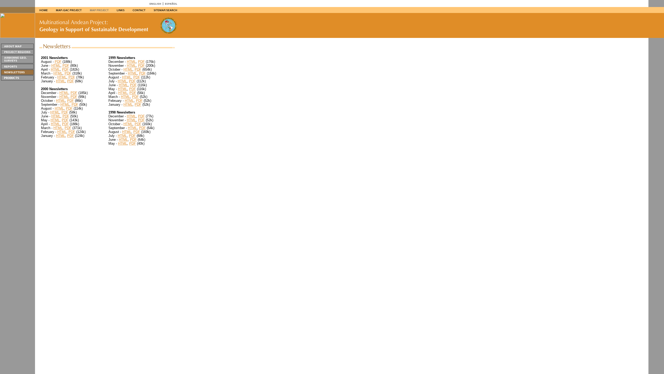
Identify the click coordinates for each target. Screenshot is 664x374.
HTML (55, 66)
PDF (58, 62)
